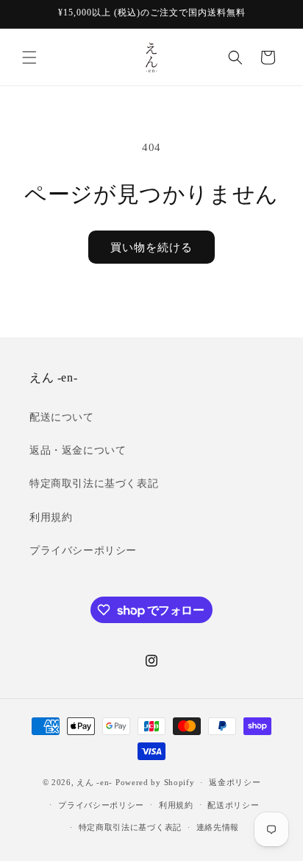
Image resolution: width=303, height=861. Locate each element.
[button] (29, 57)
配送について (61, 417)
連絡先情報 (218, 827)
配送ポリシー (233, 805)
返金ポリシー (234, 782)
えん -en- (94, 782)
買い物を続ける (151, 247)
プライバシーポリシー (83, 550)
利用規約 (50, 517)
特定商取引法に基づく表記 (93, 483)
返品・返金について (77, 450)
